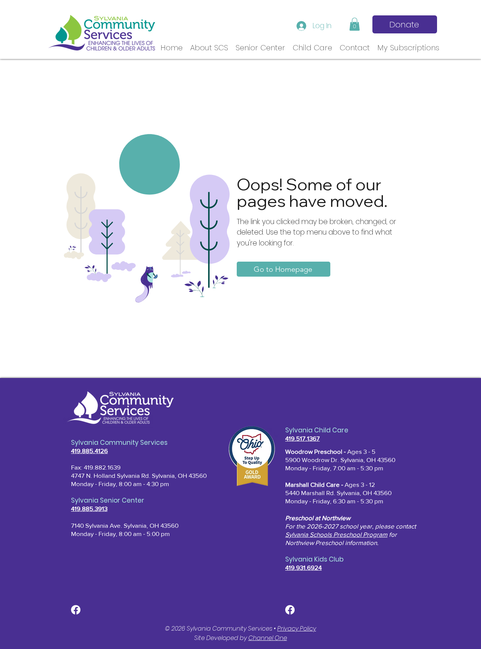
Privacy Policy (296, 628)
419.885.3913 (89, 508)
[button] (354, 24)
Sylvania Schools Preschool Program (336, 534)
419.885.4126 (89, 450)
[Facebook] (75, 609)
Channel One (267, 638)
